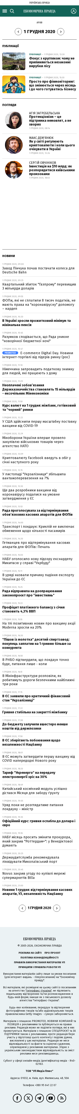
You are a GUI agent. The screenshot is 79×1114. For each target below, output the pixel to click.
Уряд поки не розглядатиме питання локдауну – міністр (32, 807)
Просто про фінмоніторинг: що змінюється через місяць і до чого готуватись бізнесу (52, 85)
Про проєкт (52, 952)
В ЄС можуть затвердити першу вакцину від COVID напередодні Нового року (38, 758)
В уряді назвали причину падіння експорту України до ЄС (38, 577)
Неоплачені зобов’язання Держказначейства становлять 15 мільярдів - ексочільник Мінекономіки (38, 389)
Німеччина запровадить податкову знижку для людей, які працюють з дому (38, 371)
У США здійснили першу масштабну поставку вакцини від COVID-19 (39, 423)
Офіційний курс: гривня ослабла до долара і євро (38, 823)
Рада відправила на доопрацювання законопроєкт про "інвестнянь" (32, 593)
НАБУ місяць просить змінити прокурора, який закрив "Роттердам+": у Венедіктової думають (37, 841)
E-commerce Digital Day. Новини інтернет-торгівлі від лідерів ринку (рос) (37, 355)
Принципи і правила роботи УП (39, 967)
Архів (39, 22)
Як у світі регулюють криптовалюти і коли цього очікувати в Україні (52, 145)
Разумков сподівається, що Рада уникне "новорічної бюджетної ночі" (35, 339)
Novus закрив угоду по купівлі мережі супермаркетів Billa (33, 875)
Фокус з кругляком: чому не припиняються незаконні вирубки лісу (51, 62)
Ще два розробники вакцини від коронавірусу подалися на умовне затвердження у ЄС (31, 494)
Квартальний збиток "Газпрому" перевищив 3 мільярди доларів (39, 286)
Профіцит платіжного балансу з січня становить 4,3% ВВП (33, 609)
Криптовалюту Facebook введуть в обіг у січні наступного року (36, 460)
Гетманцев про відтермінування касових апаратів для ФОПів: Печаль (36, 545)
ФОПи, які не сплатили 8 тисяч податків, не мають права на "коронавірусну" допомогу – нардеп (39, 304)
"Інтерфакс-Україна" (39, 990)
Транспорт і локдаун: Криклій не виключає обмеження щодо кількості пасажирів (38, 528)
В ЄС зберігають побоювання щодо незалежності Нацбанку (31, 742)
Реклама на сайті (30, 952)
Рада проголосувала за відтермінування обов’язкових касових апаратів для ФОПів (37, 512)
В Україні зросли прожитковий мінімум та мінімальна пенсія (36, 323)
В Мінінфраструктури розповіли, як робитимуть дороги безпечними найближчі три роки (38, 680)
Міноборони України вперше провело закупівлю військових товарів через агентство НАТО (34, 442)
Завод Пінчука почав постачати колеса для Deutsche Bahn (38, 270)
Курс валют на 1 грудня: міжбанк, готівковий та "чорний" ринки (39, 407)
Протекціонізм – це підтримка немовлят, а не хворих (50, 120)
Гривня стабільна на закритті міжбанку (34, 712)
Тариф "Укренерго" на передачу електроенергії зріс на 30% (28, 775)
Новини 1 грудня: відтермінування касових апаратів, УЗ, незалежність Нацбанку (37, 892)
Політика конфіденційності (39, 957)
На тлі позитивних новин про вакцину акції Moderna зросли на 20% (39, 625)
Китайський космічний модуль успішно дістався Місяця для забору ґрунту (34, 791)
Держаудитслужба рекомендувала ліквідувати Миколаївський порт (30, 859)
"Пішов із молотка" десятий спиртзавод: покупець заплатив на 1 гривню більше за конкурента (36, 643)
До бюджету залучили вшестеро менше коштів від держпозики (35, 726)
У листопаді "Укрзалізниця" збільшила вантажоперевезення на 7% (34, 476)
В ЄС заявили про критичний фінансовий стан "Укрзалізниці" (36, 698)
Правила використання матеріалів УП (39, 962)
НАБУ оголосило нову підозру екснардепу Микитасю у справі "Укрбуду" (37, 561)
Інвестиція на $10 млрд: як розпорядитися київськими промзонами (52, 170)
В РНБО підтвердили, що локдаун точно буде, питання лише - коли (35, 662)
